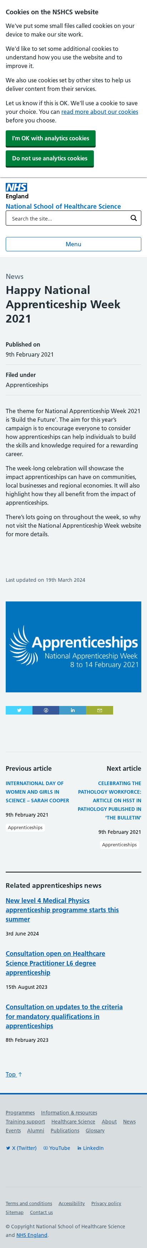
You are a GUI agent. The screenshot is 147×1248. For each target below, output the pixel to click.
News (129, 1121)
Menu (73, 244)
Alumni (35, 1130)
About (109, 1121)
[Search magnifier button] (134, 218)
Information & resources (69, 1112)
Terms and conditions (29, 1203)
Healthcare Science (73, 1121)
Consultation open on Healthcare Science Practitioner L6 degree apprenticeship (55, 963)
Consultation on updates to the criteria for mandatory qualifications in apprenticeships (64, 1016)
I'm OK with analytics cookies (50, 138)
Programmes (20, 1112)
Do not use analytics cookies (49, 158)
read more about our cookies (99, 111)
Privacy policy (106, 1203)
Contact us (41, 1212)
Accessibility (72, 1203)
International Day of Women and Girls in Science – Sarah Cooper (37, 792)
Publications (65, 1130)
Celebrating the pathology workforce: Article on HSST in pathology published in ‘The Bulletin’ (109, 800)
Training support (25, 1121)
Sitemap (15, 1212)
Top (11, 1074)
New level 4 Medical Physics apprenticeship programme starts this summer (62, 910)
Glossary (95, 1130)
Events (13, 1130)
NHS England (31, 1235)
